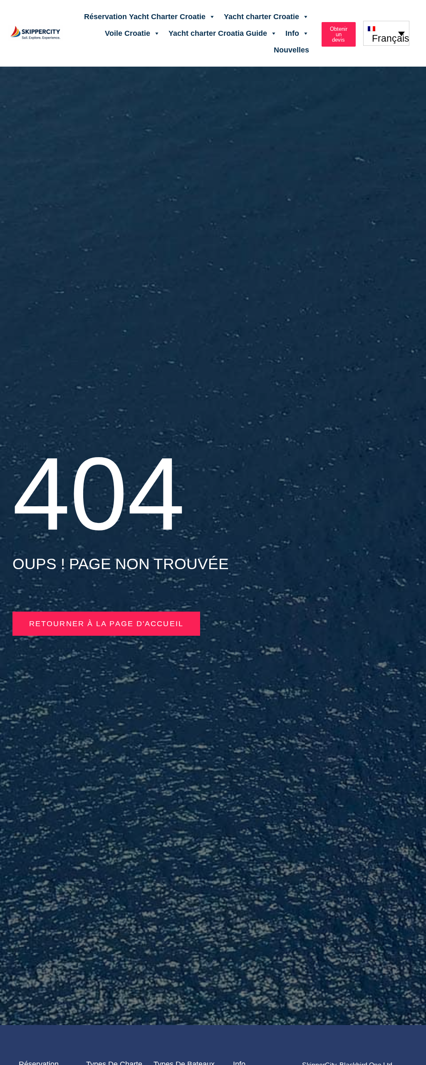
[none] (386, 33)
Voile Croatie (127, 33)
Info (292, 33)
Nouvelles (291, 50)
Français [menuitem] (390, 38)
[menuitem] (386, 33)
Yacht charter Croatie (261, 16)
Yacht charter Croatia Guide (217, 33)
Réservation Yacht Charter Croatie (145, 16)
